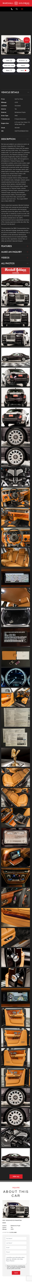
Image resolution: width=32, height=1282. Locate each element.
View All (16, 1176)
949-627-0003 (16, 79)
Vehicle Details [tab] (10, 92)
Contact (16, 84)
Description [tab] (8, 139)
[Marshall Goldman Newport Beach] (16, 3)
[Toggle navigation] (21, 9)
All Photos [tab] (7, 263)
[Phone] (12, 9)
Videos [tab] (5, 257)
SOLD (5, 31)
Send (22, 70)
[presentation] (4, 45)
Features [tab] (6, 246)
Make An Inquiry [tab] (11, 251)
